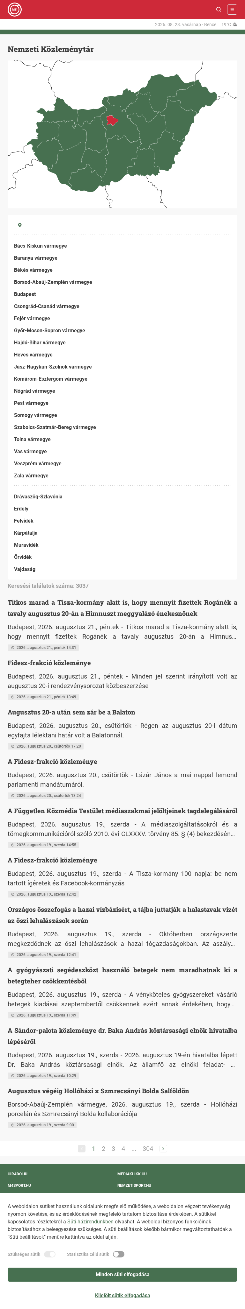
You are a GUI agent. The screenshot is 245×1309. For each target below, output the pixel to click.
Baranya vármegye (35, 258)
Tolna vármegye (32, 439)
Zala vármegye (31, 476)
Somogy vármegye (35, 415)
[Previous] (81, 1148)
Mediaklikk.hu (132, 1174)
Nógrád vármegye (34, 391)
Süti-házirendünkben (90, 1222)
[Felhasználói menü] (232, 9)
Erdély (21, 509)
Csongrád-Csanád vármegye (46, 306)
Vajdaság (24, 569)
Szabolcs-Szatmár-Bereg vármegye (55, 427)
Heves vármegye (33, 355)
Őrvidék (23, 557)
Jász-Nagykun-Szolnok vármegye (53, 367)
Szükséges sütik (24, 1254)
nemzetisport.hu (134, 1185)
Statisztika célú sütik (88, 1254)
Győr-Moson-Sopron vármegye (49, 330)
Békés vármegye (33, 270)
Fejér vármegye (32, 318)
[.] (15, 10)
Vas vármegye (30, 451)
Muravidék (26, 545)
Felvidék (23, 521)
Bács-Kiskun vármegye (40, 246)
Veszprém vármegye (38, 464)
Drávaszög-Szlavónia (38, 497)
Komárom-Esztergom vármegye (50, 379)
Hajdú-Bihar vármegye (40, 343)
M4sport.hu (19, 1185)
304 (148, 1148)
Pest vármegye (31, 403)
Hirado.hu (17, 1174)
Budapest (25, 294)
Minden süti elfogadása (123, 1274)
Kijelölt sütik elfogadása (122, 1295)
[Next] (163, 1148)
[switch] (50, 1254)
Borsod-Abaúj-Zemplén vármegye (53, 282)
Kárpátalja (26, 533)
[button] (219, 9)
